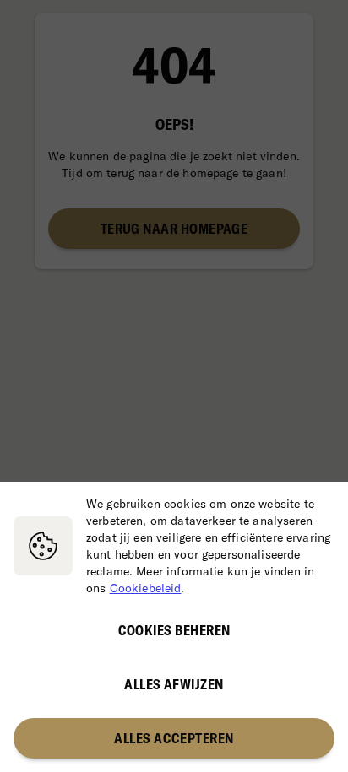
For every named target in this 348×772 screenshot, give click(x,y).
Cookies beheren (174, 630)
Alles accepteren (173, 738)
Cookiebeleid (146, 588)
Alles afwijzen (173, 684)
